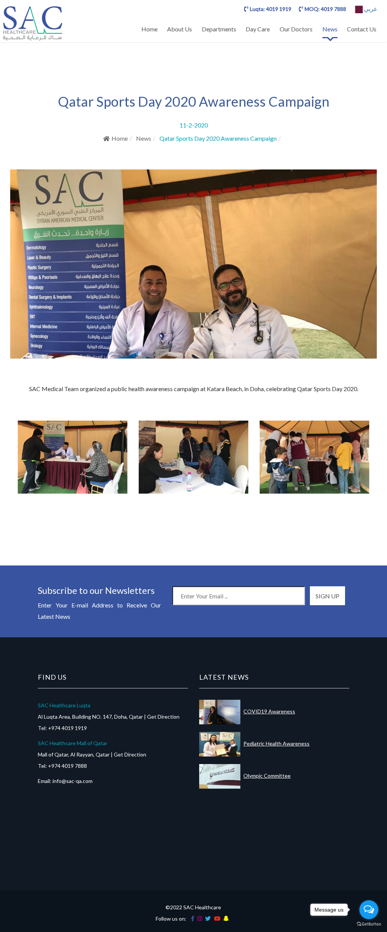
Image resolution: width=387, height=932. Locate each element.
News (329, 29)
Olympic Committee (267, 775)
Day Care (258, 29)
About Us (179, 29)
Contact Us (361, 29)
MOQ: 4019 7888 (325, 9)
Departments (219, 29)
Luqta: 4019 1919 (270, 9)
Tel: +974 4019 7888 (62, 766)
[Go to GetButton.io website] (369, 924)
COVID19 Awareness (269, 711)
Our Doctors (296, 29)
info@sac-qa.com (73, 781)
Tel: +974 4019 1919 (62, 728)
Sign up (327, 596)
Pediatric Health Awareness (276, 743)
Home (149, 29)
